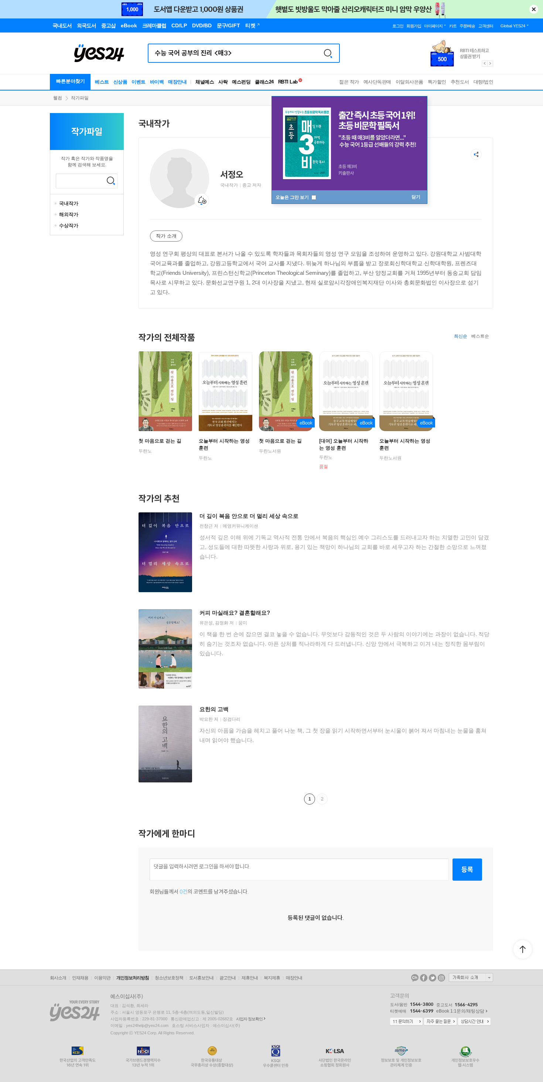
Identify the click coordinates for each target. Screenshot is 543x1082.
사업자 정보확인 (249, 1019)
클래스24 (264, 82)
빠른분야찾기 (70, 81)
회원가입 (413, 26)
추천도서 (460, 82)
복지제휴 (272, 977)
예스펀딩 (241, 82)
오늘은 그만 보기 (293, 197)
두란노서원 (270, 451)
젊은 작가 (349, 82)
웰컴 (57, 97)
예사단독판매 (377, 82)
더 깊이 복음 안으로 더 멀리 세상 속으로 (248, 516)
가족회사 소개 (471, 977)
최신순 (460, 336)
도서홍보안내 (201, 977)
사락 (223, 82)
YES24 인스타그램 (441, 978)
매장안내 (177, 82)
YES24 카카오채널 (415, 978)
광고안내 (227, 977)
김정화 (221, 622)
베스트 (102, 82)
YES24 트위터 (432, 978)
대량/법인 (484, 82)
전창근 (206, 526)
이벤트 (139, 82)
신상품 (120, 82)
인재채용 (80, 977)
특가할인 (437, 82)
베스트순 (480, 336)
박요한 (206, 719)
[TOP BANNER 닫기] (534, 9)
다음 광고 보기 (490, 63)
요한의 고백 (214, 709)
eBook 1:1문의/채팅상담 (460, 1011)
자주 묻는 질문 (440, 1022)
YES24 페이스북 (423, 978)
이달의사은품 (409, 82)
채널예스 (204, 82)
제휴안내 (250, 977)
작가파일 (80, 97)
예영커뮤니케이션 (240, 526)
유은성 (206, 622)
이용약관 (102, 977)
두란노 (145, 451)
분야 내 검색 (111, 181)
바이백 (157, 82)
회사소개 (58, 977)
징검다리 (231, 719)
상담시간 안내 (474, 1022)
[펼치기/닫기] (56, 203)
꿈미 (242, 622)
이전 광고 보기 (484, 63)
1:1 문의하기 (406, 1022)
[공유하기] (476, 154)
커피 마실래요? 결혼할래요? (234, 613)
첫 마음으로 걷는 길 (160, 441)
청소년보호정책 (169, 977)
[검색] (328, 53)
